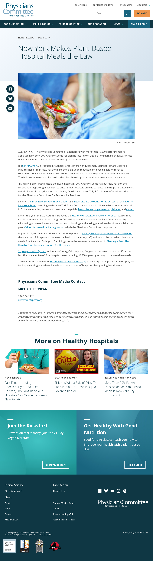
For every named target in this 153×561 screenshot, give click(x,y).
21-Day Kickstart (56, 464)
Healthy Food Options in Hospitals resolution (107, 233)
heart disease (85, 209)
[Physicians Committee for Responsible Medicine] (18, 10)
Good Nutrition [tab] (14, 24)
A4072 (34, 165)
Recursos (63, 514)
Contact (8, 514)
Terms (142, 532)
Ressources (64, 519)
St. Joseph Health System (32, 251)
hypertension (102, 209)
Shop (7, 508)
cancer (130, 209)
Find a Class (135, 464)
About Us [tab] (142, 5)
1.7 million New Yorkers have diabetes (47, 201)
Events (8, 503)
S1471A (26, 165)
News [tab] (117, 24)
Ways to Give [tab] (139, 24)
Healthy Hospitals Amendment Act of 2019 (95, 215)
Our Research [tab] (97, 24)
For (102, 4)
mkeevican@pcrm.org (30, 300)
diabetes (115, 209)
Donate (142, 13)
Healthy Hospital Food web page (68, 261)
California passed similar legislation (44, 227)
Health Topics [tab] (41, 24)
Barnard (64, 503)
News (8, 497)
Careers (56, 508)
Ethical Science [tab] (69, 24)
